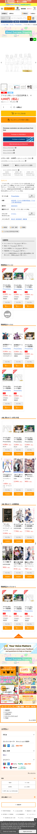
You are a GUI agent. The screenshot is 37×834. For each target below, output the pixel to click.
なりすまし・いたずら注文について (26, 817)
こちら (18, 243)
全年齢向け (4, 13)
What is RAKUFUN (8, 153)
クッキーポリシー (32, 814)
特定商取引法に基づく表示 (10, 817)
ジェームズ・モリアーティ (7, 356)
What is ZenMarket (8, 150)
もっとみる (32, 720)
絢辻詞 (5, 298)
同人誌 (11, 24)
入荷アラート (32, 197)
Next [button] (36, 62)
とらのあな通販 (4, 24)
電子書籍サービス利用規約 (8, 814)
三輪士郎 (16, 21)
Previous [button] (1, 62)
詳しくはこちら (32, 773)
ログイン (29, 8)
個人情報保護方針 (20, 814)
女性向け (33, 13)
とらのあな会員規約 (19, 811)
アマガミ (5, 296)
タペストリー (24, 21)
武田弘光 (8, 714)
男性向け (25, 13)
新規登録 (23, 8)
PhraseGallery (7, 289)
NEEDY (7, 710)
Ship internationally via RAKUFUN (18, 144)
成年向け (11, 13)
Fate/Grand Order (7, 354)
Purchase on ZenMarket (18, 139)
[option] (18, 62)
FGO (6, 718)
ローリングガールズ (6, 21)
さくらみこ (8, 712)
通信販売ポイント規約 (31, 811)
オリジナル (32, 21)
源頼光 (16, 356)
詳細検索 (33, 18)
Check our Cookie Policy (9, 831)
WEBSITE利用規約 (7, 811)
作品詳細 (7, 453)
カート (8, 306)
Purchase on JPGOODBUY (18, 134)
